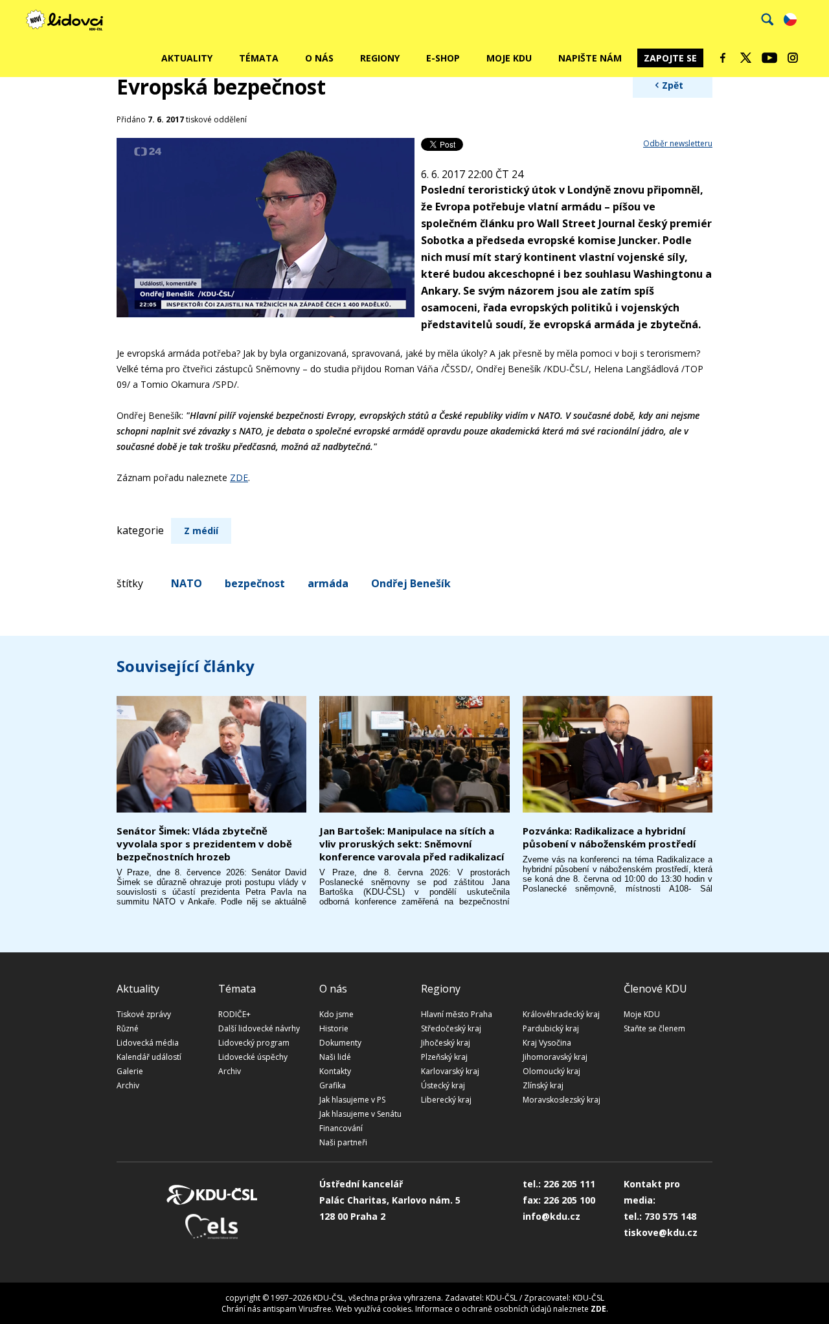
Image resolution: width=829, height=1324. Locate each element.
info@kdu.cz (551, 1216)
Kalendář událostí (149, 1056)
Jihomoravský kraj (555, 1056)
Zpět (672, 85)
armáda (328, 583)
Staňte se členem (654, 1028)
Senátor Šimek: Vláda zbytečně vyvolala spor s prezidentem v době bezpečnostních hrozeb (204, 843)
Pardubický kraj (551, 1028)
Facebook (722, 57)
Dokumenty (340, 1042)
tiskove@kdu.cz (661, 1232)
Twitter (746, 57)
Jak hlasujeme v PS (352, 1099)
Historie (333, 1028)
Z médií (201, 530)
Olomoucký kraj (551, 1071)
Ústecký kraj (443, 1085)
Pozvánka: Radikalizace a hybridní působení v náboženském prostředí (609, 837)
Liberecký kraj (446, 1099)
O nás (319, 58)
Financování (341, 1128)
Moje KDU (509, 58)
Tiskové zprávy (144, 1014)
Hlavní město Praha (456, 1014)
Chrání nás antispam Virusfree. (277, 1308)
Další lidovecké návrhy (259, 1028)
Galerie (130, 1071)
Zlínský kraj (543, 1085)
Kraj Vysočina (547, 1042)
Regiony (380, 58)
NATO (186, 583)
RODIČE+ (234, 1014)
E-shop (443, 58)
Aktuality (186, 58)
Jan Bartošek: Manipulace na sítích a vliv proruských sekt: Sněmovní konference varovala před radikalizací (411, 843)
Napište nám (590, 58)
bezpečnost (255, 583)
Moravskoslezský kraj (561, 1099)
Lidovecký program (254, 1042)
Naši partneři (343, 1142)
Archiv (128, 1085)
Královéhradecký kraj (561, 1014)
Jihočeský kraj (445, 1042)
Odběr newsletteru (677, 143)
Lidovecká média (148, 1042)
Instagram (792, 57)
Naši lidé (335, 1056)
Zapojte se (670, 58)
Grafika (332, 1085)
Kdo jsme (336, 1014)
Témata (258, 58)
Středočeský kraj (451, 1028)
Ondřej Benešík (411, 583)
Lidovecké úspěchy (253, 1056)
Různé (128, 1028)
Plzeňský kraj (444, 1056)
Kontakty (335, 1071)
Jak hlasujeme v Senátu (360, 1113)
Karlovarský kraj (450, 1071)
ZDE (239, 477)
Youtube (769, 57)
